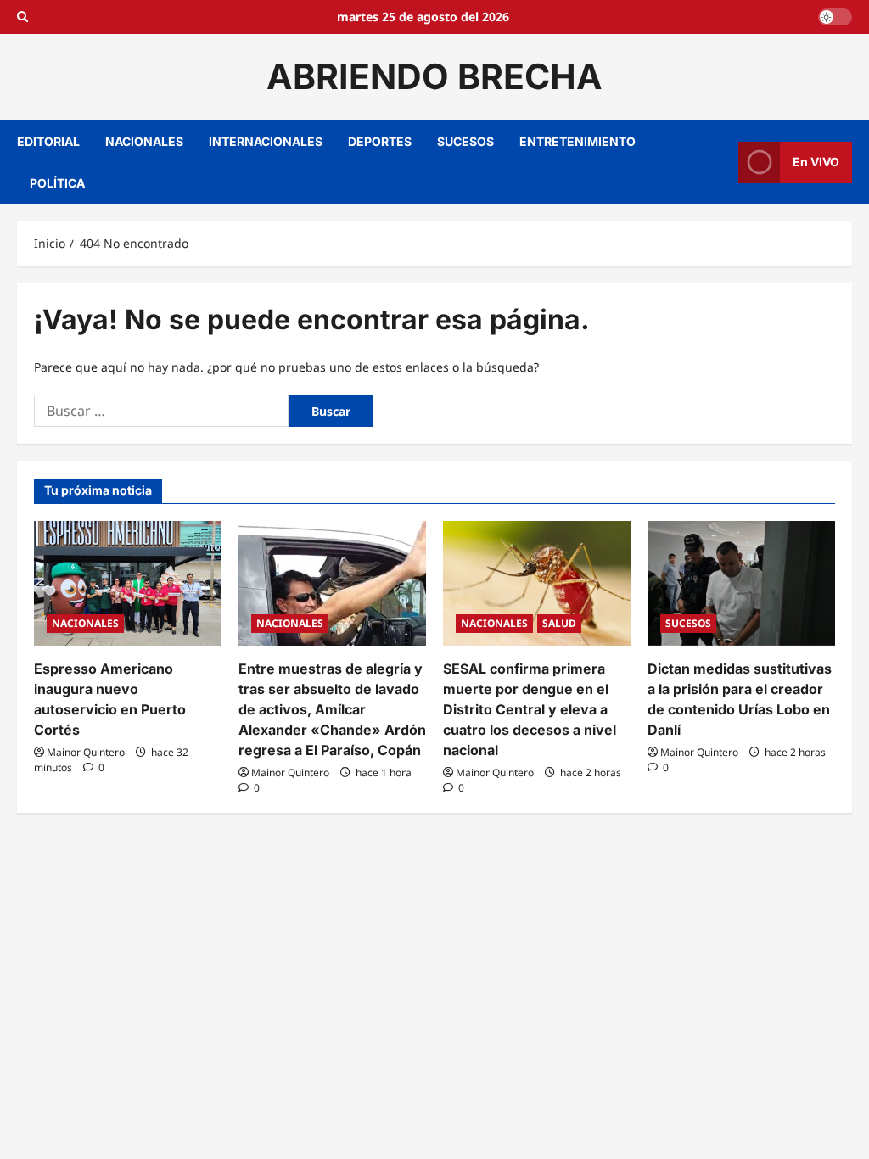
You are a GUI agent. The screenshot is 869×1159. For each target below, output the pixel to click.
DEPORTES (380, 141)
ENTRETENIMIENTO (577, 141)
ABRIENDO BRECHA (434, 76)
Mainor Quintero (86, 752)
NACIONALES (144, 141)
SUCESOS (465, 141)
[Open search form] (22, 17)
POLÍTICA (57, 183)
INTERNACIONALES (265, 141)
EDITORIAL (48, 141)
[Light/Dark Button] (835, 16)
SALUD (559, 623)
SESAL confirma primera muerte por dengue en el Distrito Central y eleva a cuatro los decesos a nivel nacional (529, 709)
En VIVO (816, 161)
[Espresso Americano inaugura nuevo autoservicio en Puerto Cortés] (127, 583)
